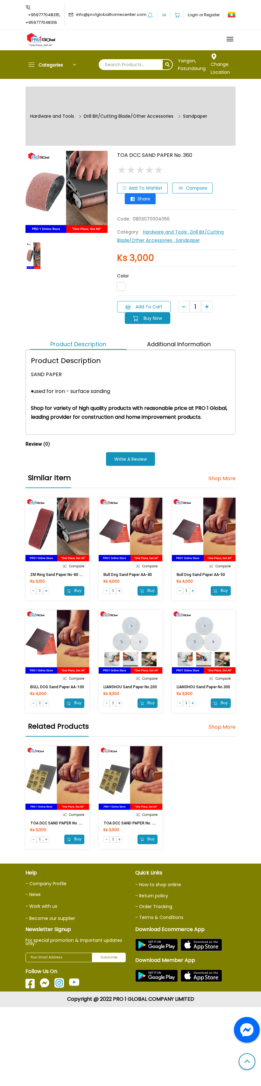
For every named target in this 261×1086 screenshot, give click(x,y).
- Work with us (41, 906)
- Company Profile (46, 883)
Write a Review (130, 459)
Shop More (222, 478)
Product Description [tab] (78, 344)
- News (33, 894)
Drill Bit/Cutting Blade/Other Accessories (128, 116)
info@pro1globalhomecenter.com (111, 14)
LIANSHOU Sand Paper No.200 (130, 687)
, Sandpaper (186, 240)
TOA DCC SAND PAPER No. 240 (131, 823)
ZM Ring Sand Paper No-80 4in (57, 574)
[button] (247, 1062)
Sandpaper (195, 116)
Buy (77, 590)
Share (144, 199)
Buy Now (153, 318)
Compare (196, 188)
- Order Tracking (153, 906)
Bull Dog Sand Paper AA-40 (127, 574)
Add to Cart (149, 307)
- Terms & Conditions (159, 917)
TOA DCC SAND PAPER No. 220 (58, 823)
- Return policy (151, 896)
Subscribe (109, 957)
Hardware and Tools (52, 116)
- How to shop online (158, 884)
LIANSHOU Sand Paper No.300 (203, 687)
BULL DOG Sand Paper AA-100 (57, 687)
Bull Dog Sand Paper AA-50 (201, 574)
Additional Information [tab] (179, 344)
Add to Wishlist (145, 188)
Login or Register (204, 15)
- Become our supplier (50, 918)
